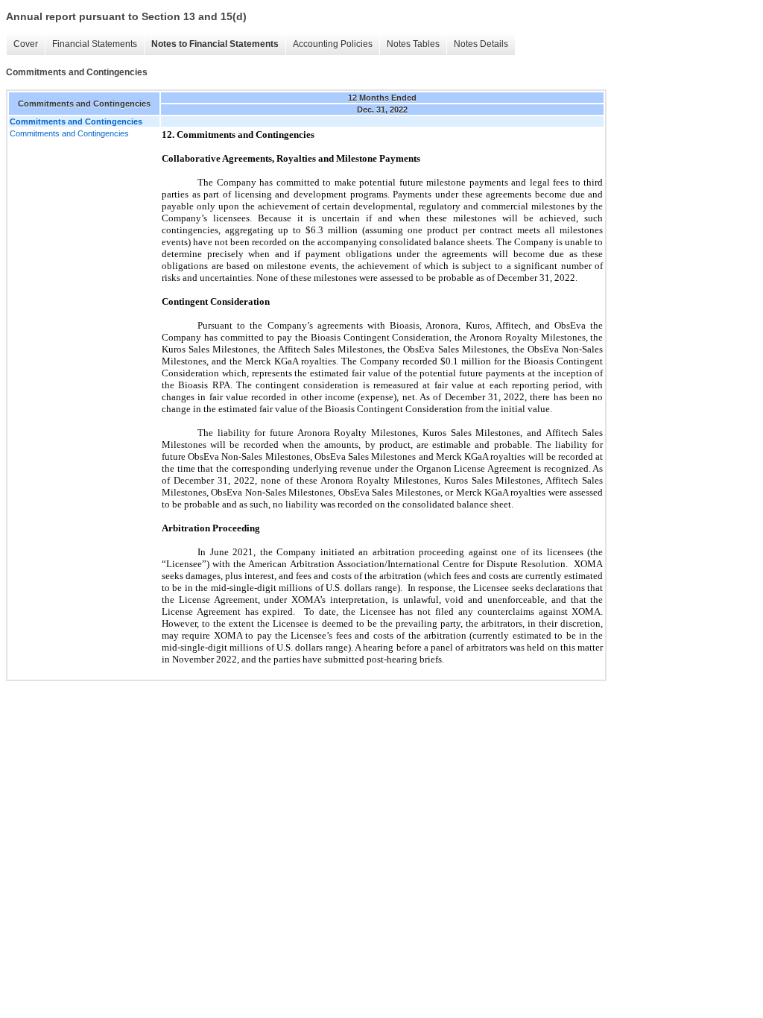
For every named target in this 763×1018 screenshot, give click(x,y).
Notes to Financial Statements (215, 44)
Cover (25, 44)
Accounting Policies (333, 44)
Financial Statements (94, 44)
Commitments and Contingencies (69, 133)
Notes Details (481, 44)
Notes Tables (413, 44)
